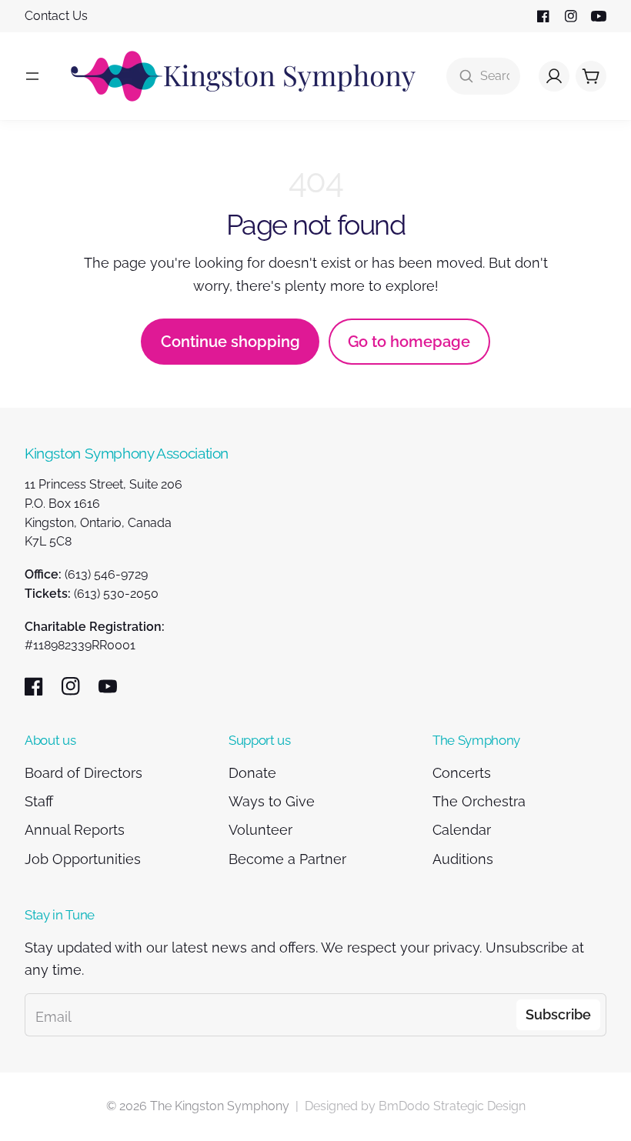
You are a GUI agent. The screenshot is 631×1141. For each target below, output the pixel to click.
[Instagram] (571, 16)
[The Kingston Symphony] (243, 76)
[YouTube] (598, 16)
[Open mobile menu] (32, 76)
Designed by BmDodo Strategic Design (415, 1106)
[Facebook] (543, 16)
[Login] (554, 76)
